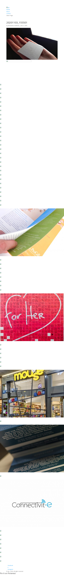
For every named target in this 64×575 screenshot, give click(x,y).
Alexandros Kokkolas (13, 25)
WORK (8, 9)
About (8, 11)
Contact (8, 13)
